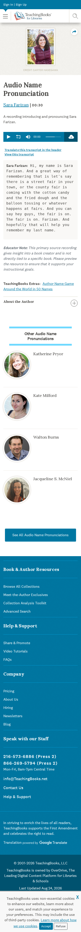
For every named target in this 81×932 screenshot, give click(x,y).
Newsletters (12, 716)
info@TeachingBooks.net (25, 778)
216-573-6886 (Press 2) (29, 756)
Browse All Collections (21, 586)
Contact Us (13, 787)
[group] (28, 137)
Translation (12, 842)
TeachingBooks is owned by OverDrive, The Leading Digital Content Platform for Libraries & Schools (40, 875)
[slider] (53, 137)
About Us (10, 699)
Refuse (60, 926)
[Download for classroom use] (71, 137)
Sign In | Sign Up (15, 4)
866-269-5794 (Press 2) (30, 763)
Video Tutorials (15, 651)
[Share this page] (74, 31)
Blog (7, 724)
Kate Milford (45, 395)
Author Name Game (58, 283)
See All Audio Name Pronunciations (40, 535)
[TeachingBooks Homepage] (31, 15)
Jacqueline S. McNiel (52, 478)
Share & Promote (16, 643)
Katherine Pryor (48, 353)
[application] (33, 137)
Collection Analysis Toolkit (24, 603)
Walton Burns (46, 437)
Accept (46, 926)
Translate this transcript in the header (32, 150)
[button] (5, 16)
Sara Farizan (16, 105)
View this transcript (19, 154)
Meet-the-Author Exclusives (25, 594)
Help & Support (17, 796)
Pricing (8, 691)
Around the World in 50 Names (28, 289)
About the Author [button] (18, 301)
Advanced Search (17, 611)
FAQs (7, 659)
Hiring (8, 707)
